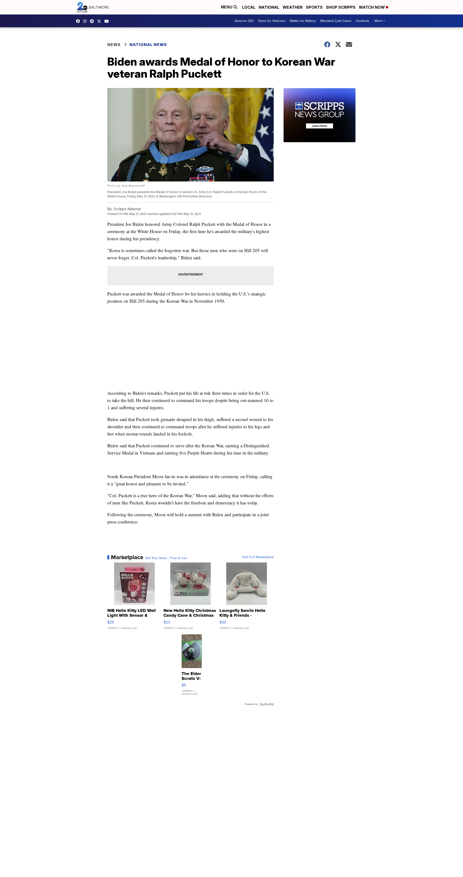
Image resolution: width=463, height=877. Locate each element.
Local (248, 7)
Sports (314, 7)
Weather (293, 7)
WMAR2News (93, 21)
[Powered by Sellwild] (267, 704)
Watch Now (372, 7)
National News (148, 44)
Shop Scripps (340, 7)
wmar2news (86, 21)
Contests (362, 20)
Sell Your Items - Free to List (166, 558)
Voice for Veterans (272, 20)
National (269, 7)
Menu (227, 7)
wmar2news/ (79, 21)
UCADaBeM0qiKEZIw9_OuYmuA (107, 21)
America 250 (244, 20)
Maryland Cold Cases (336, 20)
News (114, 44)
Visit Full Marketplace (258, 557)
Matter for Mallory (303, 20)
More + (379, 20)
